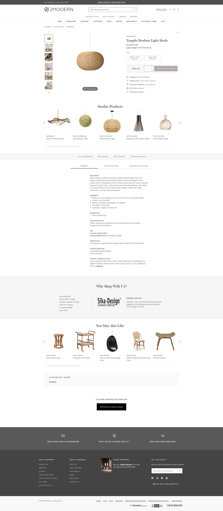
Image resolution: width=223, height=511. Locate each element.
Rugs (109, 21)
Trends (122, 17)
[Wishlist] (170, 9)
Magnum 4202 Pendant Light (138, 139)
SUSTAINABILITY (75, 471)
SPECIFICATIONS (111, 166)
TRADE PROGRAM (75, 468)
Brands (133, 17)
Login (128, 48)
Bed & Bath (132, 21)
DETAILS (84, 166)
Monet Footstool (159, 358)
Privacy (111, 501)
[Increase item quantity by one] (152, 67)
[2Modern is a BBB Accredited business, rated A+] (157, 507)
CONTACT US (43, 464)
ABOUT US (73, 464)
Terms (105, 501)
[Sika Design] (109, 302)
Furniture (71, 21)
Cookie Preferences (177, 501)
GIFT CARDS (43, 482)
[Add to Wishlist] (178, 32)
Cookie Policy (119, 501)
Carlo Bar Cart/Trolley (81, 358)
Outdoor (97, 21)
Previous (57, 61)
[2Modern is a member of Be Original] (139, 505)
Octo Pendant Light (160, 139)
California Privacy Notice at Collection (135, 501)
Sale (163, 21)
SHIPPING (42, 471)
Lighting (84, 21)
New (60, 21)
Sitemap (98, 501)
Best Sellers (109, 17)
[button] (178, 9)
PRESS (72, 475)
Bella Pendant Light (107, 139)
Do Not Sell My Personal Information (158, 501)
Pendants (70, 26)
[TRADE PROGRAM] (121, 465)
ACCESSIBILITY (75, 482)
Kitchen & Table (149, 21)
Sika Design (131, 36)
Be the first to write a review (111, 407)
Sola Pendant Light (80, 139)
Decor (119, 21)
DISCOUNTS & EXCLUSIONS (48, 478)
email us (99, 266)
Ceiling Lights (58, 26)
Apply (134, 48)
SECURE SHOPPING (45, 485)
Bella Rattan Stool (53, 358)
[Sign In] (174, 9)
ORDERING (42, 468)
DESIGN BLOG (74, 478)
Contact (129, 304)
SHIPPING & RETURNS (139, 166)
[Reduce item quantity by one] (152, 70)
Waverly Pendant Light (55, 139)
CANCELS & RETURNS (46, 475)
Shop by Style (92, 17)
